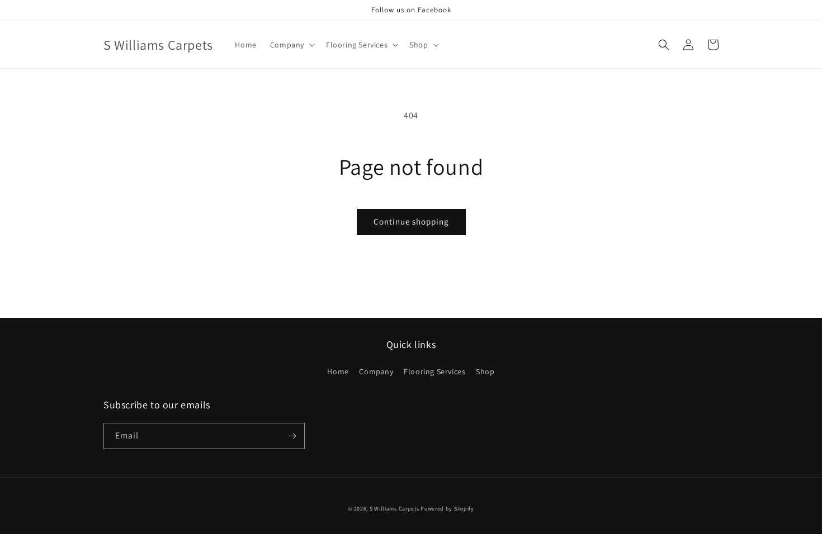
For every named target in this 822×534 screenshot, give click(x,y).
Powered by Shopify (447, 508)
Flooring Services (434, 371)
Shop (485, 371)
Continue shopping (411, 221)
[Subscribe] (292, 436)
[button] (291, 44)
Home (337, 371)
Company (376, 371)
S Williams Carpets (394, 508)
